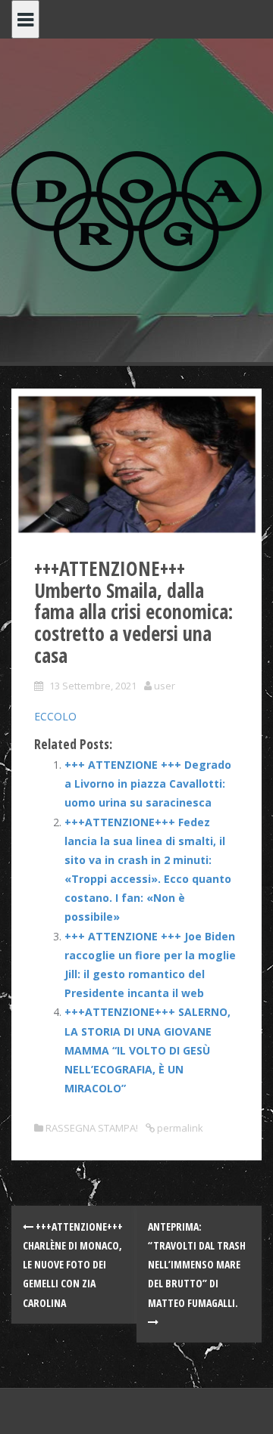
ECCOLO (55, 716)
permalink (179, 1128)
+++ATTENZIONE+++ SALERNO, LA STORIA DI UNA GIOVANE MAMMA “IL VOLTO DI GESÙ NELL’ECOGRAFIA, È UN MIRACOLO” (147, 1050)
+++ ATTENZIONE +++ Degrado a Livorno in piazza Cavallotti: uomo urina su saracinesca (147, 783)
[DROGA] (136, 210)
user (164, 685)
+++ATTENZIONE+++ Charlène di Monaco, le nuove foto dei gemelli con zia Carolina (73, 1264)
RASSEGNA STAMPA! (92, 1128)
